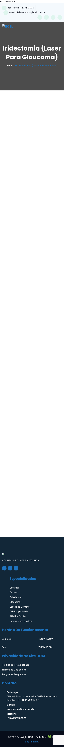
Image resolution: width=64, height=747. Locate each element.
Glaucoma (15, 602)
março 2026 (13, 451)
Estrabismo (16, 597)
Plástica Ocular (18, 616)
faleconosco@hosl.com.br (31, 12)
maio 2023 (12, 478)
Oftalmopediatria (19, 611)
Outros (10, 539)
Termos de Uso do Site (14, 669)
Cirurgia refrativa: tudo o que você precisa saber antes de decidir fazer (30, 374)
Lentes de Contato (20, 606)
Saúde (10, 546)
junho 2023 (13, 471)
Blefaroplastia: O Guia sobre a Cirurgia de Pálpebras (29, 385)
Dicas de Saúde (15, 525)
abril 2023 (12, 485)
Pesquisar (14, 333)
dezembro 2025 (15, 465)
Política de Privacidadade (15, 664)
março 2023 (13, 492)
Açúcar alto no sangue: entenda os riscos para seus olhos (29, 416)
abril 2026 (12, 444)
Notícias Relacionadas (19, 532)
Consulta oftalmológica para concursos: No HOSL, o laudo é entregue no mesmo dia (31, 405)
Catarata (14, 587)
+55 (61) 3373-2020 (23, 8)
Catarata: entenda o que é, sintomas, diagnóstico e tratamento (27, 395)
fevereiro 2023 (15, 499)
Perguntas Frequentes (14, 674)
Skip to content (7, 1)
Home (10, 65)
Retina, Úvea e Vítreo (21, 621)
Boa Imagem (31, 741)
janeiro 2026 (14, 458)
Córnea (13, 592)
